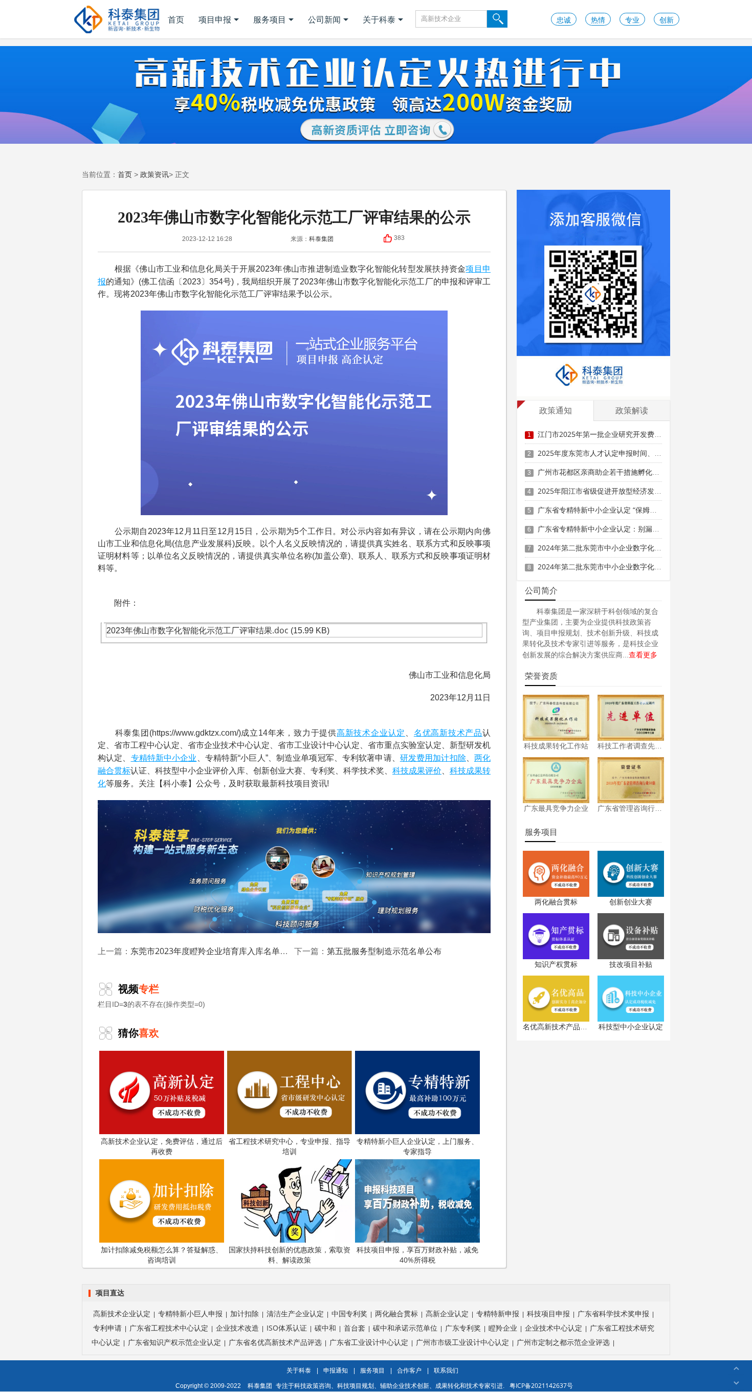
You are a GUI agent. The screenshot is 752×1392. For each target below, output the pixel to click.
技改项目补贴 (630, 964)
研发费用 (416, 757)
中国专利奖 (349, 1313)
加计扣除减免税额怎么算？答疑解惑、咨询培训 (162, 1255)
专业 (632, 20)
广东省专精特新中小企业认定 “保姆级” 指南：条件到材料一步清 (639, 510)
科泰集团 (321, 238)
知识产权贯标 (556, 964)
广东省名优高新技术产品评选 (275, 1342)
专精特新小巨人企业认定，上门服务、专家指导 (417, 1146)
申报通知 (335, 1370)
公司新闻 (324, 19)
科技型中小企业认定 (631, 1026)
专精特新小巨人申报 (190, 1313)
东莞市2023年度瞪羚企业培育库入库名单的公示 (217, 951)
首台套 (354, 1328)
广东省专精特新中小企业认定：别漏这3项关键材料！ (622, 529)
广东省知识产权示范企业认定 (174, 1342)
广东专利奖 (463, 1328)
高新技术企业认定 (371, 732)
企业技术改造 (237, 1328)
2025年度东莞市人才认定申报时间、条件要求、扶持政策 (628, 453)
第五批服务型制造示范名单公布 (384, 951)
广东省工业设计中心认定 (368, 1342)
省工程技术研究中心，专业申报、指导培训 (289, 1146)
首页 (176, 19)
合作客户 (409, 1370)
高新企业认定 (447, 1313)
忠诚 (564, 20)
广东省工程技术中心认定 (168, 1328)
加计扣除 (449, 757)
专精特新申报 (497, 1313)
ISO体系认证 (287, 1328)
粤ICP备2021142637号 (541, 1385)
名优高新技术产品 (448, 732)
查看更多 (643, 654)
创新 (666, 20)
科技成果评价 (416, 770)
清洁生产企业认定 (295, 1313)
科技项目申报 (548, 1313)
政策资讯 (154, 174)
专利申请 (107, 1328)
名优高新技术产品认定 (558, 1026)
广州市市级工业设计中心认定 (462, 1342)
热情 (598, 20)
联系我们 (446, 1370)
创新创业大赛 (630, 902)
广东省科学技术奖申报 (613, 1313)
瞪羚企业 (503, 1328)
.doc (280, 630)
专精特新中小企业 (164, 757)
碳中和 (325, 1328)
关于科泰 (379, 19)
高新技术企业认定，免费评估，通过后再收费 (162, 1146)
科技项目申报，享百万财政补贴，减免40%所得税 (417, 1255)
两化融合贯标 (556, 902)
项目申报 (214, 19)
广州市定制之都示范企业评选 (563, 1342)
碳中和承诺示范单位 (405, 1328)
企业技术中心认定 (553, 1328)
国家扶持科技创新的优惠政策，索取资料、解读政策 (289, 1255)
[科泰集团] (117, 19)
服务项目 (269, 19)
